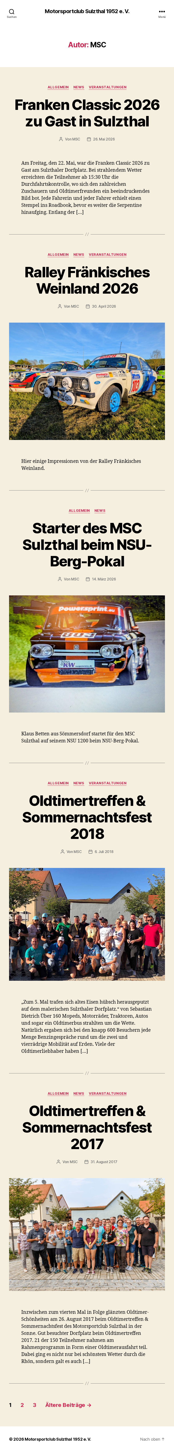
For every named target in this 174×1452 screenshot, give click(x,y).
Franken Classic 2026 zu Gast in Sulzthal (87, 113)
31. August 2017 (104, 1162)
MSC (76, 139)
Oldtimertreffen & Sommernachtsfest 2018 (87, 817)
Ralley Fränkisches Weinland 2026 (87, 280)
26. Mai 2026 (104, 139)
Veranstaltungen (107, 87)
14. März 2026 (104, 579)
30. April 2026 (104, 306)
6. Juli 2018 (104, 851)
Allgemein (58, 87)
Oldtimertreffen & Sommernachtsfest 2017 (87, 1127)
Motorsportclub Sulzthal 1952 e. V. (87, 11)
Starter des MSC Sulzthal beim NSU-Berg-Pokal (87, 544)
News (78, 87)
